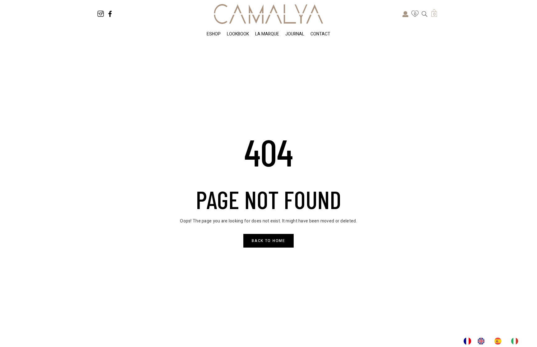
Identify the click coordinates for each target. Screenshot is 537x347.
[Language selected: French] (494, 341)
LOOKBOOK (238, 34)
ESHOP (214, 34)
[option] (482, 341)
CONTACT (320, 34)
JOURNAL (294, 34)
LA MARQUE (267, 34)
